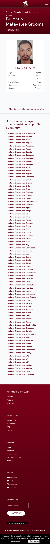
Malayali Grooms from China (19, 189)
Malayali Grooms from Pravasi (19, 312)
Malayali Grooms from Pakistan (20, 303)
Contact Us (11, 420)
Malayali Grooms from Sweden (20, 346)
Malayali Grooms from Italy (18, 244)
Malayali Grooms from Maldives (20, 278)
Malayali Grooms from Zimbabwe (21, 374)
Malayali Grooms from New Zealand (22, 297)
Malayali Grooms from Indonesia (20, 235)
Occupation (11, 403)
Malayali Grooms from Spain (19, 337)
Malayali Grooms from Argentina (20, 142)
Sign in (9, 430)
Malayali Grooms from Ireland (19, 238)
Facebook (13, 477)
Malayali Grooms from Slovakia (20, 331)
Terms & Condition (14, 457)
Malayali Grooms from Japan (19, 254)
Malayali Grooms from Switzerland (21, 349)
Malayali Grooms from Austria (19, 149)
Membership (12, 423)
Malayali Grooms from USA (18, 362)
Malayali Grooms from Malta (19, 281)
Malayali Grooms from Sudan (19, 343)
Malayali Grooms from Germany (20, 223)
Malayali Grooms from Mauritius (20, 288)
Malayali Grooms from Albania (20, 136)
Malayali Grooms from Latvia (19, 266)
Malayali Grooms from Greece (19, 226)
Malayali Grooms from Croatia (20, 195)
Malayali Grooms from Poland (19, 306)
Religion (10, 400)
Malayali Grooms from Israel (19, 241)
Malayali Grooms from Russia (19, 322)
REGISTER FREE (13, 30)
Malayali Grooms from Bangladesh (21, 158)
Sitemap (10, 460)
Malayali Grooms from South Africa (22, 334)
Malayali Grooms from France (19, 220)
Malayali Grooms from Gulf (18, 229)
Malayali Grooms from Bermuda (20, 164)
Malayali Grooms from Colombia (20, 192)
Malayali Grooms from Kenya (19, 257)
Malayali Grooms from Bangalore (21, 155)
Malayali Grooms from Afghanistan (21, 133)
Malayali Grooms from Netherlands (21, 294)
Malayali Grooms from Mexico (19, 291)
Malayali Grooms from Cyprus (19, 198)
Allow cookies (34, 541)
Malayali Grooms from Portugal (20, 309)
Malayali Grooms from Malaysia (20, 275)
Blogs (9, 447)
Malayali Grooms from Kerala (19, 260)
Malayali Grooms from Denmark (20, 204)
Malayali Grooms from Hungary (20, 232)
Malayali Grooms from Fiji (18, 214)
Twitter (12, 481)
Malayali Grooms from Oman (19, 300)
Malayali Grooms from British (19, 170)
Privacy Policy (12, 454)
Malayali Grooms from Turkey (19, 352)
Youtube (12, 487)
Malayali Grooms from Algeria (19, 139)
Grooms (9, 15)
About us (10, 450)
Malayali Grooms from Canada (20, 180)
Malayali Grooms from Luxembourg (22, 272)
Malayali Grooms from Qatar (19, 315)
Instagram (13, 484)
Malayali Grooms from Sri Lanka (20, 340)
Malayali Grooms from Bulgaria (20, 173)
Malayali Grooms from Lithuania (20, 269)
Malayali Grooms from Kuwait (19, 263)
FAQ (8, 427)
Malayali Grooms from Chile (19, 186)
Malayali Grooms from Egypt (19, 207)
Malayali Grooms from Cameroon (21, 176)
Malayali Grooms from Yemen (19, 371)
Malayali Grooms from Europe (19, 210)
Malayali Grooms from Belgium (20, 161)
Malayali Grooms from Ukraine (20, 365)
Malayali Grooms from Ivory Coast (21, 248)
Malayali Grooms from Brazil (19, 167)
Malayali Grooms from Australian (21, 146)
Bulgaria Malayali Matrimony (25, 12)
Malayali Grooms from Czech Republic (23, 201)
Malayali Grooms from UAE (18, 356)
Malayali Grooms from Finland (19, 217)
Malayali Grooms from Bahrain (20, 152)
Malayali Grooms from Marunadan (21, 285)
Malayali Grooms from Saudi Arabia (22, 325)
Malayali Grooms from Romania (20, 319)
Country (9, 12)
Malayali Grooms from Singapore (21, 328)
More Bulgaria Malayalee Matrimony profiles (26, 109)
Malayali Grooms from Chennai (20, 183)
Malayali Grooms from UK (18, 359)
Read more (23, 541)
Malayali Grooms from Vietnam (20, 368)
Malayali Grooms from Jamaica (20, 251)
